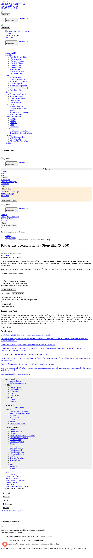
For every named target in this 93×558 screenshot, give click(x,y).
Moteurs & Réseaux (17, 454)
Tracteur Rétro (15, 460)
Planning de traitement (18, 79)
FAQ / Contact (10, 474)
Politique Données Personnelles (16, 486)
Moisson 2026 (10, 53)
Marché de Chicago (17, 63)
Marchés (8, 55)
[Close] (2, 526)
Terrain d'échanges (7, 194)
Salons (12, 110)
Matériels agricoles (16, 106)
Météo (7, 75)
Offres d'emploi (15, 139)
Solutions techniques (17, 98)
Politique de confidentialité (14, 480)
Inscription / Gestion (17, 407)
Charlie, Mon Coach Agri (19, 141)
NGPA (12, 456)
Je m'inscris (6, 304)
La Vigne (13, 462)
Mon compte (14, 417)
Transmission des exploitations (21, 133)
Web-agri (13, 468)
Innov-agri (13, 399)
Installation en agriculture (19, 131)
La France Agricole (17, 442)
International (14, 127)
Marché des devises (17, 71)
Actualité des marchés (18, 57)
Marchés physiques (17, 61)
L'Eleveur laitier (15, 440)
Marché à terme (15, 59)
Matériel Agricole (16, 450)
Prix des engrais (15, 65)
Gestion (13, 121)
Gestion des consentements (15, 488)
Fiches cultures (15, 102)
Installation (9, 129)
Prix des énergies (16, 67)
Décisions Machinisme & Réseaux (22, 436)
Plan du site (9, 484)
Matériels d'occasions (17, 137)
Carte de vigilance (16, 84)
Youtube (6, 508)
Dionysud (13, 401)
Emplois (13, 415)
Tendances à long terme (19, 88)
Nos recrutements (11, 478)
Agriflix (8, 143)
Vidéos (12, 422)
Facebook (6, 493)
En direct (4, 171)
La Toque (13, 446)
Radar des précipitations (18, 81)
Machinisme (9, 104)
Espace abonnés (15, 381)
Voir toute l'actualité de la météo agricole (15, 374)
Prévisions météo (16, 77)
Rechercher (5, 14)
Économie (13, 123)
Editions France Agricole (19, 438)
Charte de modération (13, 476)
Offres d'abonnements (18, 383)
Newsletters (5, 196)
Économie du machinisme (19, 112)
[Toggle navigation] (2, 10)
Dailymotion (7, 504)
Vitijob (12, 464)
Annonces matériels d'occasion (21, 413)
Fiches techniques (16, 115)
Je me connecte (18, 293)
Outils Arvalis (15, 100)
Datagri (12, 434)
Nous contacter (15, 387)
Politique (13, 119)
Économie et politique (13, 117)
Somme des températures (19, 86)
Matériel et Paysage (17, 452)
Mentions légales (11, 482)
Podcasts (13, 419)
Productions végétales (18, 94)
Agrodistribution (16, 432)
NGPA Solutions (16, 389)
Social (12, 125)
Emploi (4, 198)
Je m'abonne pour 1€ (8, 289)
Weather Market (15, 69)
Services (8, 135)
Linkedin (6, 497)
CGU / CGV (10, 472)
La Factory (14, 391)
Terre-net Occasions (17, 458)
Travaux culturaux (16, 96)
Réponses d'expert (16, 73)
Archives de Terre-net (18, 424)
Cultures (8, 92)
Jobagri (12, 444)
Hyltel (12, 393)
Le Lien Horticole (16, 448)
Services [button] (4, 215)
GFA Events (14, 395)
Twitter (5, 500)
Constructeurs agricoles (18, 108)
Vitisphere (13, 466)
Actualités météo (16, 90)
